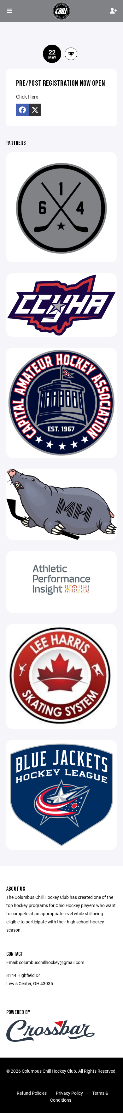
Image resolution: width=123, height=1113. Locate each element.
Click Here (27, 96)
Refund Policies (32, 1093)
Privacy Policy (69, 1093)
